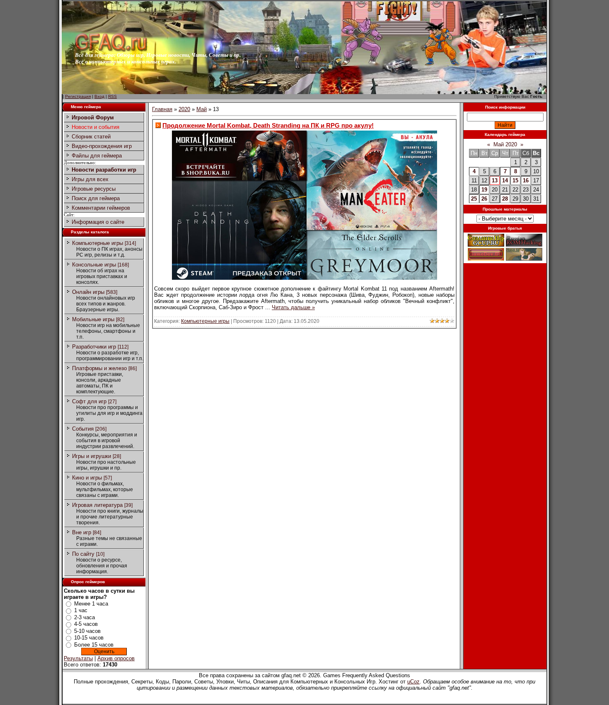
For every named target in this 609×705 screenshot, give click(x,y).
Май (201, 109)
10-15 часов (89, 638)
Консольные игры (94, 265)
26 (484, 199)
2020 (184, 109)
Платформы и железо (99, 368)
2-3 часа (84, 617)
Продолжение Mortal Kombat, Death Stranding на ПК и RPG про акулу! (268, 125)
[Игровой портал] (111, 50)
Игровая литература (97, 505)
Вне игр (81, 532)
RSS (112, 96)
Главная (162, 109)
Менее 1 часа (91, 604)
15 (515, 180)
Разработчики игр (94, 347)
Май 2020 (505, 144)
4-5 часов (86, 624)
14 (505, 180)
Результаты (78, 658)
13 (495, 180)
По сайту (83, 554)
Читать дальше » (293, 307)
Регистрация (78, 96)
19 (484, 190)
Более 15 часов (94, 645)
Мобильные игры (93, 319)
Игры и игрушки (91, 456)
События (83, 429)
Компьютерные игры (97, 243)
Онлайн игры (88, 292)
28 (505, 199)
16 (526, 180)
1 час (80, 610)
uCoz (413, 681)
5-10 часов (87, 631)
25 (474, 199)
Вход (99, 96)
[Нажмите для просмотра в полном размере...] (304, 278)
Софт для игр (89, 401)
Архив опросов (116, 658)
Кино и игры (87, 478)
